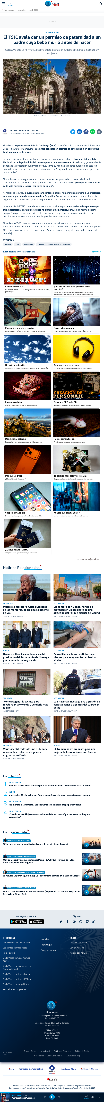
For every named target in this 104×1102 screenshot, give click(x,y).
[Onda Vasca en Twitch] (87, 921)
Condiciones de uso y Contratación (48, 1056)
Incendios (21, 10)
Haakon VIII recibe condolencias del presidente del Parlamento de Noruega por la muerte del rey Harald (26, 657)
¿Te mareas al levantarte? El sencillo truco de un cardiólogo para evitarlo (45, 804)
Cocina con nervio (78, 953)
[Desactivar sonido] (92, 1097)
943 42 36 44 (53, 1025)
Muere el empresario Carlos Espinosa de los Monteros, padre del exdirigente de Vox (26, 610)
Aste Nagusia (9, 10)
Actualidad (8, 603)
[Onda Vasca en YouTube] (74, 921)
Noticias (45, 939)
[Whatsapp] (92, 131)
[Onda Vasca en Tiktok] (93, 921)
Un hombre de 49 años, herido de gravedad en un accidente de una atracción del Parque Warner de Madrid (77, 610)
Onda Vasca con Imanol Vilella (17, 979)
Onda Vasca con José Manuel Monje (16, 959)
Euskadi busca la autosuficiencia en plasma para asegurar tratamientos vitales (75, 657)
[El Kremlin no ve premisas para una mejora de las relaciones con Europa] (77, 729)
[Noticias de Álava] (68, 1069)
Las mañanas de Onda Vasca (16, 942)
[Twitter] (72, 131)
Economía (7, 698)
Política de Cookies (82, 1051)
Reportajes (46, 944)
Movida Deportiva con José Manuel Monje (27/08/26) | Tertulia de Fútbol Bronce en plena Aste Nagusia (39, 861)
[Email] (99, 131)
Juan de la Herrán (78, 942)
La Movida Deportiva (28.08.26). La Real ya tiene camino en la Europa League (41, 875)
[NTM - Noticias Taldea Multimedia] (52, 1069)
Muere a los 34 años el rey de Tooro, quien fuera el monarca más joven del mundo (49, 795)
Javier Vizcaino (77, 947)
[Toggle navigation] (3, 4)
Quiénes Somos (30, 1051)
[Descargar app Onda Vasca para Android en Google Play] (18, 921)
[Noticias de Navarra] (89, 1069)
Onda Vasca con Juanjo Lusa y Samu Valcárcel (17, 967)
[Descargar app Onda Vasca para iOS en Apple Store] (36, 921)
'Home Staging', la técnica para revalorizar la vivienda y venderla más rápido (25, 704)
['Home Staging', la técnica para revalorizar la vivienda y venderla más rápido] (26, 682)
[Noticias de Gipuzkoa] (31, 1069)
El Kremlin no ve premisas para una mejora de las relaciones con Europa (75, 750)
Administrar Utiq (73, 1056)
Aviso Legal (45, 1051)
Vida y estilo (15, 782)
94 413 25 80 (53, 1018)
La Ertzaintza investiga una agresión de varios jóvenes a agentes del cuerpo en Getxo (77, 704)
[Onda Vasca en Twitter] (61, 921)
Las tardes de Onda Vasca (15, 947)
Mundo (6, 651)
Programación (48, 950)
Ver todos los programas (14, 989)
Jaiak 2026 (34, 10)
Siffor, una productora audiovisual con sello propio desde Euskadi (35, 844)
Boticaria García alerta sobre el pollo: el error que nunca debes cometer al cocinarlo (50, 785)
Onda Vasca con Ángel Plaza (16, 984)
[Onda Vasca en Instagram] (80, 921)
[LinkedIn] (79, 131)
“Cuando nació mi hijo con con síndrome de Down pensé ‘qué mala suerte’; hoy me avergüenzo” (49, 815)
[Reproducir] (86, 845)
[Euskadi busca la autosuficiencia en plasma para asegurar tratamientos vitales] (77, 634)
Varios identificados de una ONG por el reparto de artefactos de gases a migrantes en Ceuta (25, 752)
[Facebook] (86, 131)
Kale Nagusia (9, 953)
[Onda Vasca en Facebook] (67, 921)
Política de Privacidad (62, 1051)
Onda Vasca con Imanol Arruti (17, 974)
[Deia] (11, 1069)
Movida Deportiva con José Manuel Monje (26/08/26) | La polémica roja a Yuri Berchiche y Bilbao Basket (41, 893)
